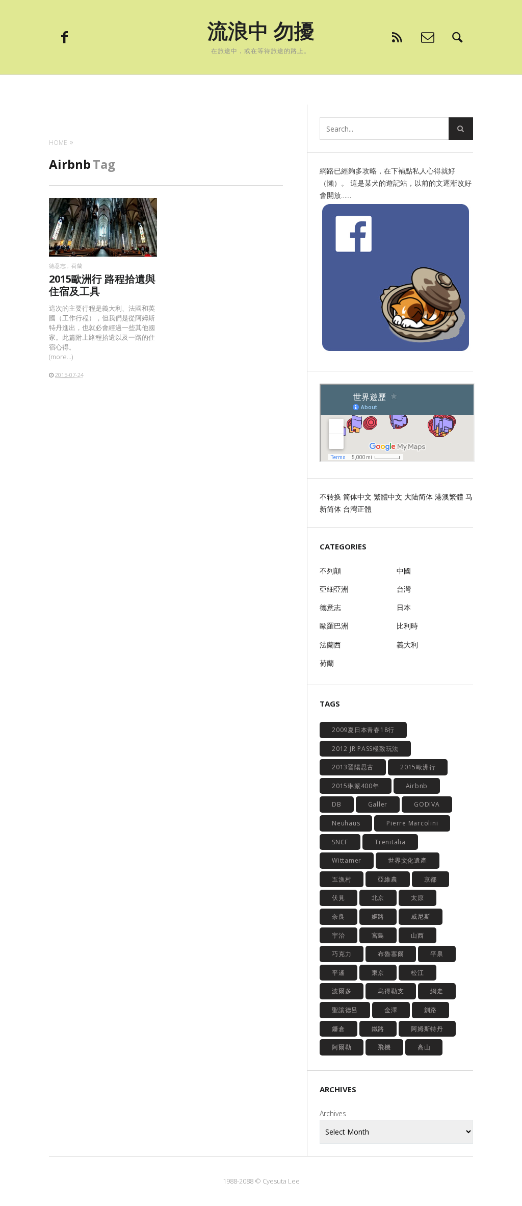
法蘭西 (330, 644)
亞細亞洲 (334, 589)
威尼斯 (420, 916)
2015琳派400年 (355, 786)
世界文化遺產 (407, 860)
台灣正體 (357, 509)
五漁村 (341, 879)
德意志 (57, 265)
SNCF (340, 842)
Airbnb (417, 786)
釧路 (430, 1010)
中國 (404, 570)
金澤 (391, 1010)
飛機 (384, 1047)
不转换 (330, 496)
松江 (417, 972)
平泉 (436, 953)
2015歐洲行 (417, 767)
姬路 (378, 916)
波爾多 (341, 991)
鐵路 (378, 1028)
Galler (378, 804)
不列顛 (330, 570)
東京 (378, 972)
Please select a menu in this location (261, 87)
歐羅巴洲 (334, 626)
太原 (417, 897)
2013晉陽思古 (353, 767)
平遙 (338, 972)
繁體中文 (388, 496)
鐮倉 (338, 1028)
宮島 (378, 935)
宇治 (338, 935)
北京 (378, 897)
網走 (436, 991)
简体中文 (357, 496)
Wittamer (346, 860)
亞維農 (387, 879)
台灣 (404, 589)
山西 (417, 935)
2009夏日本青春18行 (363, 729)
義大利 (407, 644)
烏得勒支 (391, 991)
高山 (424, 1047)
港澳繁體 (449, 496)
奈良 (338, 916)
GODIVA (427, 804)
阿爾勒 (341, 1047)
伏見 (338, 897)
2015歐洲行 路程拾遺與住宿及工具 (102, 285)
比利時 (407, 626)
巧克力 (341, 953)
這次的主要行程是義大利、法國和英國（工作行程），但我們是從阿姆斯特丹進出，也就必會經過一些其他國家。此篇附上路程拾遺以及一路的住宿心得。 (102, 327)
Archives (333, 1113)
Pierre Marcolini (412, 823)
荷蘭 (77, 265)
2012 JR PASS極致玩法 (365, 748)
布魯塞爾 (391, 953)
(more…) (61, 356)
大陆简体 (418, 496)
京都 (430, 879)
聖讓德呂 (345, 1010)
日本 (404, 607)
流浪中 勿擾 (261, 30)
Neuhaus (346, 823)
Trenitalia (390, 842)
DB (337, 804)
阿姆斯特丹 (427, 1028)
